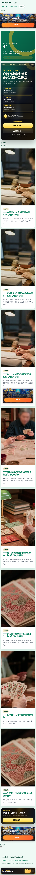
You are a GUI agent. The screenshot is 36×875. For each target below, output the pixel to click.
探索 (3, 6)
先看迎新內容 (18, 131)
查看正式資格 (18, 820)
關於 (15, 6)
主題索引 (4, 860)
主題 (7, 6)
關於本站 (18, 860)
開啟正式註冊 (18, 125)
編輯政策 (11, 860)
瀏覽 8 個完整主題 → (9, 57)
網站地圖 (25, 860)
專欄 (11, 6)
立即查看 (28, 871)
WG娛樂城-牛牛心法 (9, 3)
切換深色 (22, 6)
